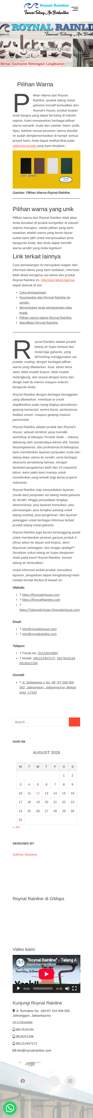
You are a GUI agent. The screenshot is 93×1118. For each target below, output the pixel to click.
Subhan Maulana (25, 854)
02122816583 (23, 1022)
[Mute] (67, 988)
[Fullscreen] (74, 988)
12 (38, 793)
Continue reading (37, 64)
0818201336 (24, 1036)
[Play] (18, 988)
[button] (10, 1108)
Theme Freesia (66, 1100)
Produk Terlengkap (46, 46)
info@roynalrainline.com (33, 1050)
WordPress (51, 1106)
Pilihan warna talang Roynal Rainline (45, 317)
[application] (46, 974)
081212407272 (26, 1043)
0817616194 (24, 1029)
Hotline (64, 64)
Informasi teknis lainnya (57, 280)
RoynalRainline (26, 1100)
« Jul (16, 827)
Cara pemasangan (32, 292)
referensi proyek (25, 146)
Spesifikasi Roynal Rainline (38, 322)
